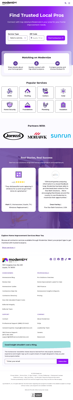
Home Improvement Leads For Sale (49, 282)
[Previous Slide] (32, 217)
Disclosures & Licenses (57, 375)
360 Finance (41, 286)
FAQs (39, 323)
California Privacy (18, 377)
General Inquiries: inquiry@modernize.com (17, 328)
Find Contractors (55, 38)
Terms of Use (23, 375)
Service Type (13, 34)
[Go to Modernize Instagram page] (55, 259)
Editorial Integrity (8, 304)
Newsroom (41, 337)
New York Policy (29, 377)
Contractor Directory (9, 295)
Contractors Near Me (9, 291)
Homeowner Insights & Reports (48, 291)
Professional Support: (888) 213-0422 (15, 323)
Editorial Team (7, 309)
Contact (5, 319)
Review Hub (6, 282)
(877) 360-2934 (7, 335)
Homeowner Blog (8, 277)
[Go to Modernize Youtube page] (69, 259)
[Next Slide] (40, 217)
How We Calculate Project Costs (13, 300)
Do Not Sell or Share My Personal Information (47, 377)
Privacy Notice (14, 375)
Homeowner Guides (9, 286)
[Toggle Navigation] (69, 3)
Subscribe (63, 361)
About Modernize (43, 319)
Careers (40, 332)
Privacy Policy (43, 379)
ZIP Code (33, 34)
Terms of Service (54, 379)
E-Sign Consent (32, 375)
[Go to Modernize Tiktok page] (66, 259)
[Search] (65, 3)
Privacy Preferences (44, 375)
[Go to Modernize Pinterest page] (51, 259)
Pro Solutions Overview (45, 277)
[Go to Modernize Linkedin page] (62, 259)
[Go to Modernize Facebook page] (58, 259)
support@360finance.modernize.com (15, 337)
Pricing (39, 295)
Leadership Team (43, 328)
